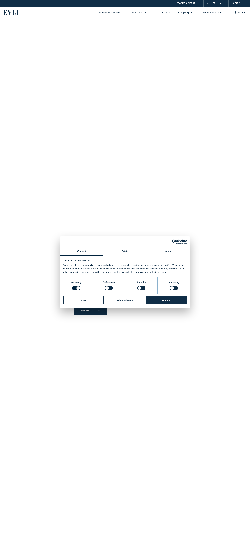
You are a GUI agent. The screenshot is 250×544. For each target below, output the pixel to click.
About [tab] (168, 251)
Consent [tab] (81, 251)
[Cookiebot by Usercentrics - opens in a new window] (174, 241)
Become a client (186, 3)
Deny (83, 300)
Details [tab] (125, 251)
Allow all (166, 300)
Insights (165, 13)
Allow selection (125, 300)
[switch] (109, 288)
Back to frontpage (91, 311)
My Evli (242, 13)
